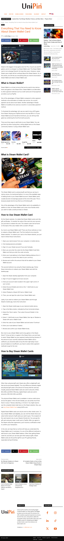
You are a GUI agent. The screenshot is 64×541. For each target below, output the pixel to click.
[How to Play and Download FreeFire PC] (47, 75)
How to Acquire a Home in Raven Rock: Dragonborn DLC (21, 485)
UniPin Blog (7, 36)
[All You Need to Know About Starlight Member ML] (47, 82)
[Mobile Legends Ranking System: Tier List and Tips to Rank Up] (47, 90)
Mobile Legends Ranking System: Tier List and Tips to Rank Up (57, 90)
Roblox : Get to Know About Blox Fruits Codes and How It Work (53, 42)
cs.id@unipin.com (27, 527)
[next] (61, 19)
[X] (47, 528)
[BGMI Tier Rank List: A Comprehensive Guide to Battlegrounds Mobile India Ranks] (47, 65)
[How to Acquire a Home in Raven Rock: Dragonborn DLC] (21, 478)
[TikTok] (55, 520)
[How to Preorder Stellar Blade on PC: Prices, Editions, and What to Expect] (7, 478)
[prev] (59, 19)
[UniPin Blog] (2, 36)
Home (2, 22)
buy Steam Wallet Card (10, 407)
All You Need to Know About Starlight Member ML (57, 82)
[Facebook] (47, 512)
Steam (6, 22)
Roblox (45, 37)
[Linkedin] (47, 520)
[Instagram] (55, 512)
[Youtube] (55, 528)
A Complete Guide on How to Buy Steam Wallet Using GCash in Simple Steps (32, 463)
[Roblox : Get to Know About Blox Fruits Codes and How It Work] (53, 33)
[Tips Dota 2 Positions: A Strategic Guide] (35, 478)
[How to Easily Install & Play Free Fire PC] (47, 58)
